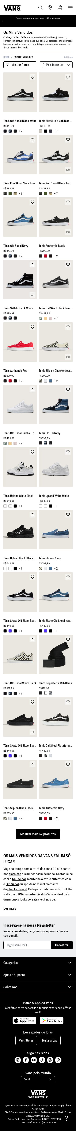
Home (6, 57)
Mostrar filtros (20, 65)
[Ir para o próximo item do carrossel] (73, 21)
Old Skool (12, 884)
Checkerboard (17, 889)
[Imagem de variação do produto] (5, 131)
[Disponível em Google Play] (52, 1020)
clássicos (15, 874)
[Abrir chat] (67, 1118)
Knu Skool (19, 879)
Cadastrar (61, 945)
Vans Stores (26, 1040)
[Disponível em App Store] (24, 1020)
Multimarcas (49, 1040)
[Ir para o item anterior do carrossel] (2, 21)
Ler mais (9, 908)
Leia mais (23, 47)
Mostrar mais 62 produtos (38, 834)
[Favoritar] (32, 77)
